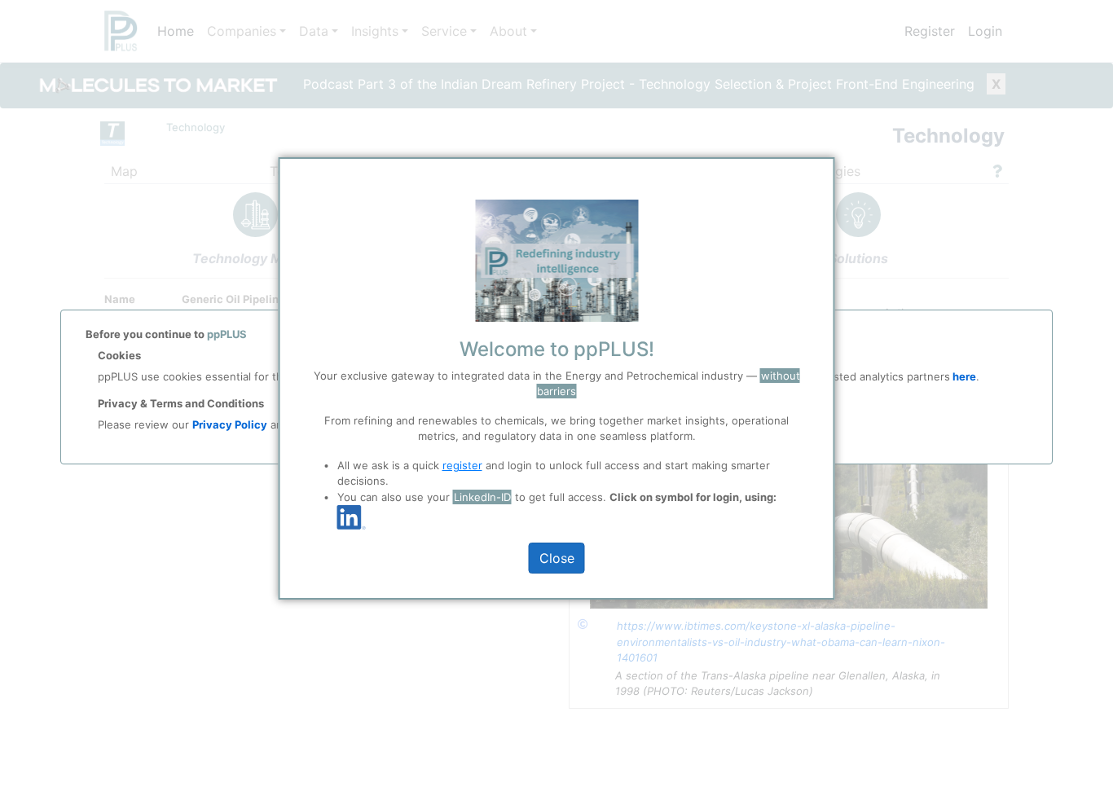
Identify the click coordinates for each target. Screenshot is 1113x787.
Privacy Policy (229, 424)
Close (556, 558)
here (963, 376)
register (462, 465)
